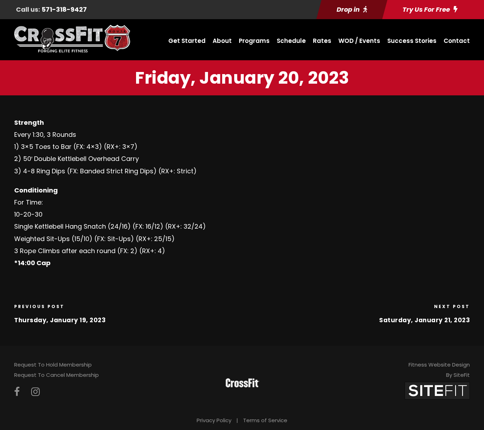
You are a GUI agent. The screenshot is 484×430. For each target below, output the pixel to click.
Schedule (291, 41)
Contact (457, 41)
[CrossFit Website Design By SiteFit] (437, 390)
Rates (322, 41)
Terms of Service (265, 420)
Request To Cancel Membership (56, 375)
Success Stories (412, 41)
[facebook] (17, 391)
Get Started (187, 41)
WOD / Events (359, 41)
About (222, 41)
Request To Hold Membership (53, 364)
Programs (254, 41)
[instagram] (35, 391)
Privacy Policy (214, 420)
